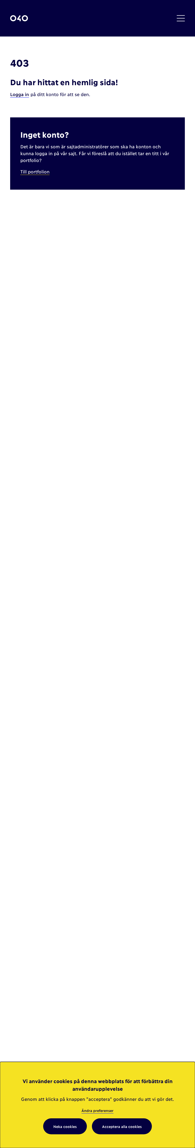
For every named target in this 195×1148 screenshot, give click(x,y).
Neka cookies (65, 1126)
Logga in (19, 94)
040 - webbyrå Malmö (19, 18)
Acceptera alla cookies (122, 1126)
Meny (181, 18)
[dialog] (97, 1105)
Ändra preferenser (97, 1110)
